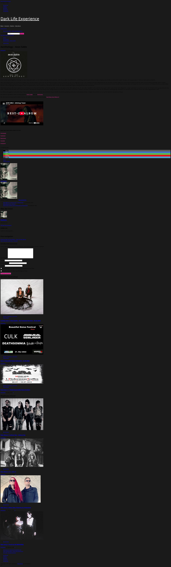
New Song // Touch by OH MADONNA (12, 544)
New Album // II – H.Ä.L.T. (9, 204)
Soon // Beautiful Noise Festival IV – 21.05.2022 (15, 361)
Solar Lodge (30, 94)
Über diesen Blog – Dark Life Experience (13, 551)
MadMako (3, 50)
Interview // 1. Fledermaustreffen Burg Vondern (15, 390)
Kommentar (4, 258)
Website (3, 266)
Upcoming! (6, 43)
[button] (4, 28)
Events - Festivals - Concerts (10, 316)
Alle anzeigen (22, 200)
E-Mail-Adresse (5, 263)
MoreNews (20, 563)
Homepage (3, 133)
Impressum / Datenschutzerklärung (12, 550)
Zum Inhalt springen (6, 1)
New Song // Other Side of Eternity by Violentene (15, 205)
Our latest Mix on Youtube (7, 35)
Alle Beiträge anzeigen (6, 225)
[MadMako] (9, 179)
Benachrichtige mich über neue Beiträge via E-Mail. (15, 271)
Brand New (6, 432)
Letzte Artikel (6, 161)
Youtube (3, 141)
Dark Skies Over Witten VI (52, 97)
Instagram (3, 143)
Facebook (3, 135)
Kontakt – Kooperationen (9, 553)
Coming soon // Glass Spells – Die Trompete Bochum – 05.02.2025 (21, 320)
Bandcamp (40, 94)
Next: (9, 241)
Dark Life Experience (20, 18)
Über (4, 160)
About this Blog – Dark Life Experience (12, 31)
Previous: (13, 239)
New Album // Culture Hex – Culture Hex (13, 202)
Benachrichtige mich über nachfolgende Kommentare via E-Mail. (18, 268)
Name (2, 260)
